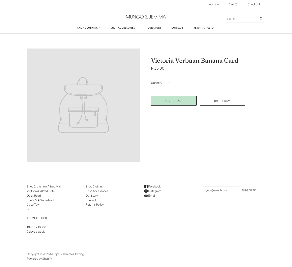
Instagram (154, 191)
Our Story (154, 27)
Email (151, 195)
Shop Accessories (122, 27)
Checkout (254, 4)
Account (214, 4)
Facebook (154, 186)
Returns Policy (204, 27)
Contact (177, 27)
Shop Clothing (87, 27)
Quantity (156, 82)
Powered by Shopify (39, 258)
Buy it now (222, 100)
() (233, 4)
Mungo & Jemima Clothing (67, 254)
